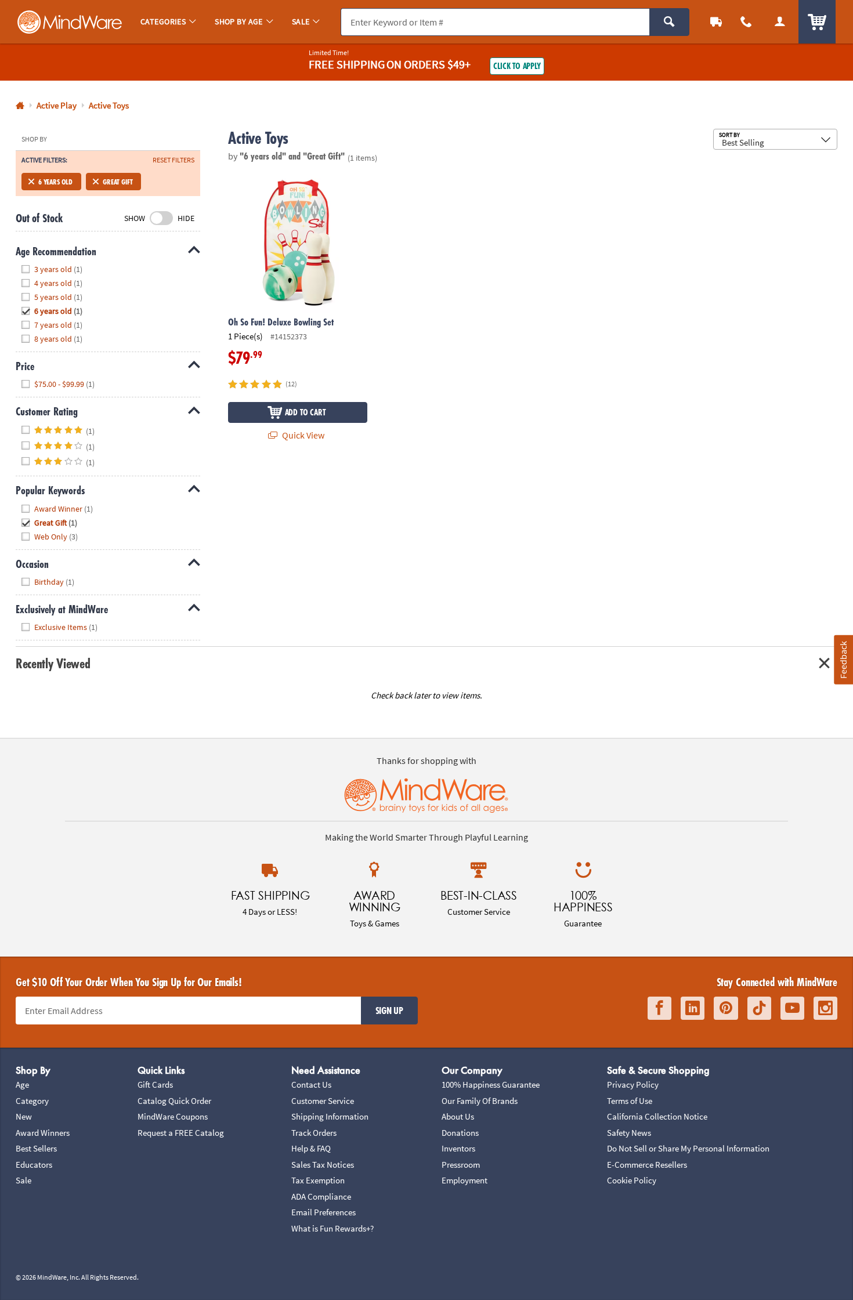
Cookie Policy (631, 1180)
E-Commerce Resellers (647, 1164)
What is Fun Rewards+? (332, 1228)
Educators (34, 1164)
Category (32, 1100)
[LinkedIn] (692, 1008)
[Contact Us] (746, 22)
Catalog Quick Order (174, 1100)
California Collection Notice (657, 1116)
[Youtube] (792, 1008)
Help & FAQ (311, 1148)
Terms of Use (629, 1100)
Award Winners (43, 1132)
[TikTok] (759, 1008)
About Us (458, 1116)
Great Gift (117, 181)
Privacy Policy (633, 1084)
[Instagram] (825, 1008)
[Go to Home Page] (20, 105)
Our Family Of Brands (480, 1100)
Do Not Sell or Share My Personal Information (688, 1148)
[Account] (779, 22)
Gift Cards (155, 1084)
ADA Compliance (321, 1196)
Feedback (843, 659)
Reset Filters (173, 160)
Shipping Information (329, 1116)
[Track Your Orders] (716, 22)
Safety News (629, 1132)
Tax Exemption (318, 1180)
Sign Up (389, 1010)
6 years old (55, 181)
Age (22, 1084)
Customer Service (322, 1100)
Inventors (458, 1148)
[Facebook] (659, 1008)
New (24, 1116)
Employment (464, 1180)
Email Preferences (323, 1212)
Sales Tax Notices (322, 1164)
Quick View (302, 435)
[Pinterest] (726, 1008)
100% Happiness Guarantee (491, 1084)
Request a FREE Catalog (181, 1132)
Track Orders (314, 1132)
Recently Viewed (53, 663)
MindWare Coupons (173, 1116)
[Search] (669, 22)
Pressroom (461, 1164)
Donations (460, 1132)
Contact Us (311, 1084)
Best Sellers (36, 1148)
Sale (23, 1180)
